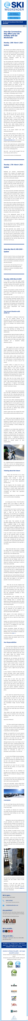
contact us (21, 888)
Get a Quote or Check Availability (14, 14)
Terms (20, 943)
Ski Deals (5, 943)
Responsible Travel (13, 945)
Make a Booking (14, 18)
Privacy (12, 943)
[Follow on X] (6, 931)
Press (13, 946)
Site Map (20, 946)
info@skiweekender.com (9, 140)
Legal (4, 945)
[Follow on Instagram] (11, 931)
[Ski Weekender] (18, 968)
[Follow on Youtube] (9, 931)
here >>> (14, 633)
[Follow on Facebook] (4, 931)
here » (6, 937)
